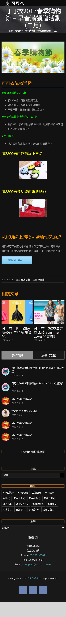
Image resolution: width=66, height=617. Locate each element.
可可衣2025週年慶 (22, 399)
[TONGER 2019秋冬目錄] (6, 411)
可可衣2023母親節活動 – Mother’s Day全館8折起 (38, 385)
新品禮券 (34, 498)
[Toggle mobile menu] (60, 3)
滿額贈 (41, 279)
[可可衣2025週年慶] (6, 399)
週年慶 (34, 509)
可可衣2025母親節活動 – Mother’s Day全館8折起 (38, 369)
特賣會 (7, 509)
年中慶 (49, 492)
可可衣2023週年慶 (22, 435)
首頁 (11, 30)
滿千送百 (22, 503)
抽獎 (6, 498)
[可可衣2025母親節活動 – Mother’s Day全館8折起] (6, 370)
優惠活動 (25, 279)
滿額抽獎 (37, 503)
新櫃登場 (49, 498)
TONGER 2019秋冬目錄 (24, 411)
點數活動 (48, 509)
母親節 (7, 503)
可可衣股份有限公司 (32, 578)
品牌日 (36, 492)
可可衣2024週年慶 (22, 423)
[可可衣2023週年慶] (6, 435)
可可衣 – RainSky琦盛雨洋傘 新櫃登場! (17, 332)
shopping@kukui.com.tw (36, 564)
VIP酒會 (22, 492)
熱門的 (17, 355)
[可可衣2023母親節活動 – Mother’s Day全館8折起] (6, 385)
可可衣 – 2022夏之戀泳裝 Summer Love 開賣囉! (49, 332)
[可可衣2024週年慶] (6, 423)
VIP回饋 (8, 492)
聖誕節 (20, 509)
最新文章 (48, 355)
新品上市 (19, 498)
